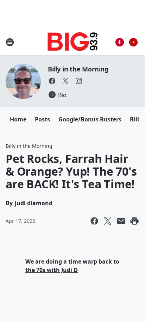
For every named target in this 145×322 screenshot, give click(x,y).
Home (18, 119)
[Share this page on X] (108, 221)
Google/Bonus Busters (89, 119)
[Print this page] (134, 221)
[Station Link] (72, 42)
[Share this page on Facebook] (94, 221)
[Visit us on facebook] (52, 81)
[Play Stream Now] (133, 42)
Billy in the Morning (78, 69)
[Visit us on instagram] (79, 81)
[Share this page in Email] (121, 221)
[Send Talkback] (119, 42)
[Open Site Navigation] (10, 42)
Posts (42, 119)
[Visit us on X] (65, 81)
